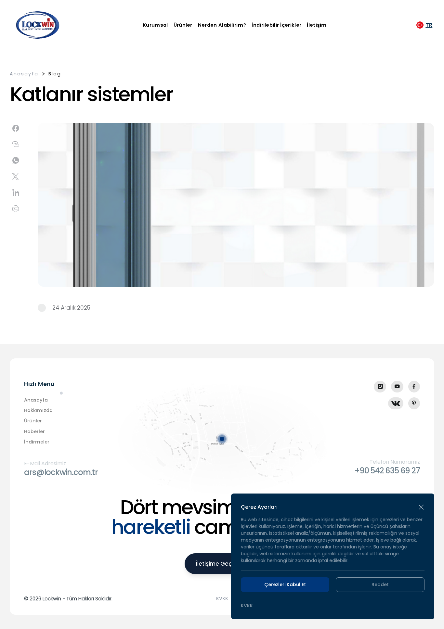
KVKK (222, 598)
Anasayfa (24, 74)
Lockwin (52, 598)
